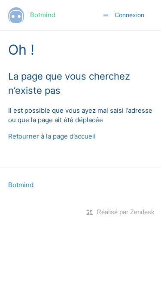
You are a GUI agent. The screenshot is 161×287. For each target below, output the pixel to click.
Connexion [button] (129, 15)
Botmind (20, 185)
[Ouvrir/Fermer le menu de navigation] (106, 15)
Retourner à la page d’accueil (52, 136)
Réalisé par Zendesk (126, 212)
